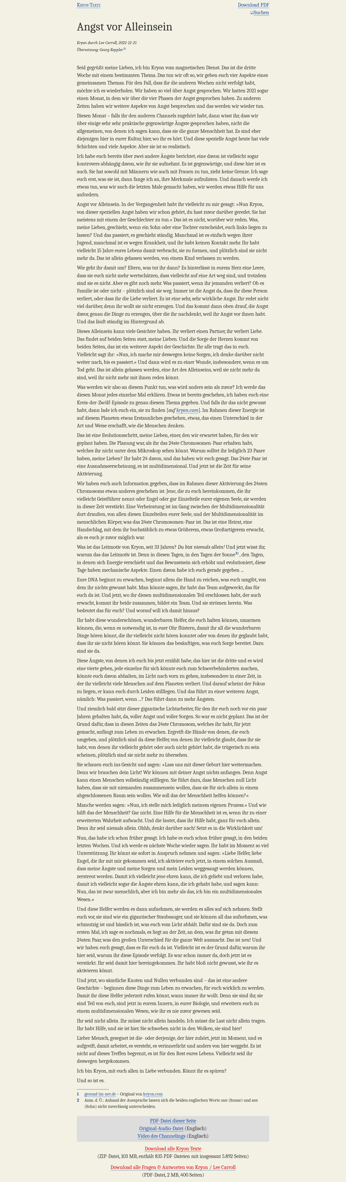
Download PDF (253, 5)
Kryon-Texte (89, 5)
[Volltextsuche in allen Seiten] (252, 12)
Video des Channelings (161, 1136)
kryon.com (187, 410)
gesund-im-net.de (100, 1094)
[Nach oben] (341, 1177)
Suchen (261, 12)
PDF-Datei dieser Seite (173, 1121)
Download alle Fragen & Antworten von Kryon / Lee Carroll (173, 1167)
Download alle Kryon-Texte (173, 1149)
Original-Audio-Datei (161, 1128)
